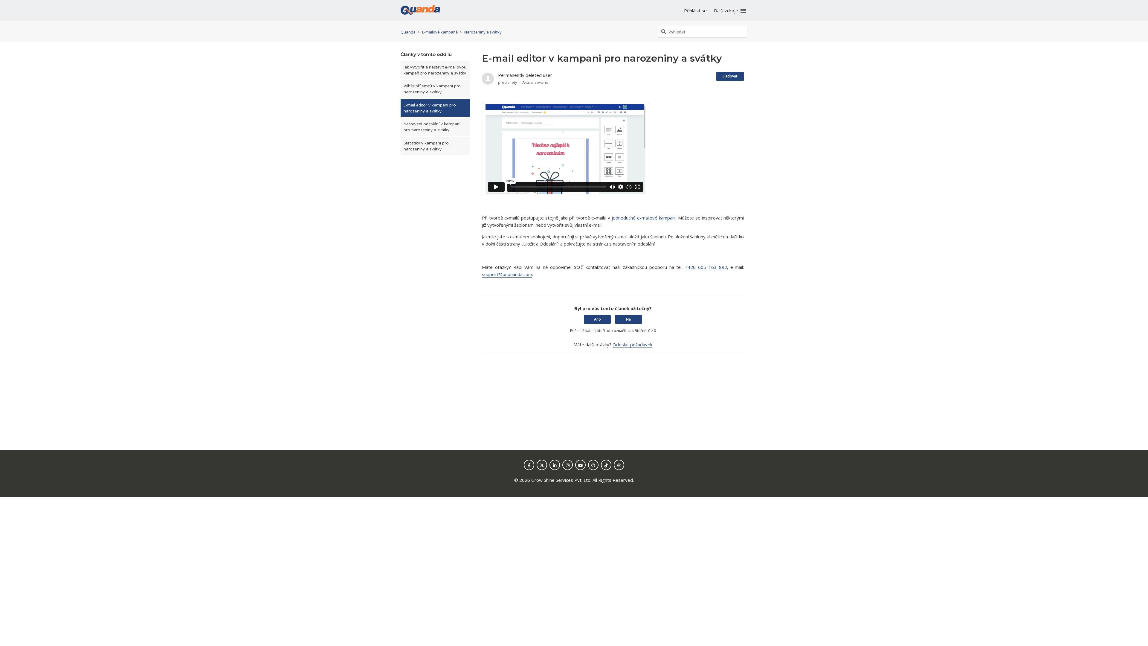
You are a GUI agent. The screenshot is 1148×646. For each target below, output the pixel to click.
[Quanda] (420, 10)
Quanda (408, 32)
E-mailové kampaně (440, 32)
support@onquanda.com (507, 274)
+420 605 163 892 (706, 267)
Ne (628, 319)
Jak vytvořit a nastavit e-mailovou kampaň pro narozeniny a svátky (435, 70)
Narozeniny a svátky (483, 32)
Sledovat (730, 76)
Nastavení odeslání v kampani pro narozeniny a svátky (432, 126)
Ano (597, 319)
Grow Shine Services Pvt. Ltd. (561, 480)
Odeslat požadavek (632, 345)
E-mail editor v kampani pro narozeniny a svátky (430, 108)
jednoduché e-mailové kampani (644, 218)
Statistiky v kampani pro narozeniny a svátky (426, 146)
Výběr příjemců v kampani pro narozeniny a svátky (432, 89)
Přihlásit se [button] (695, 10)
